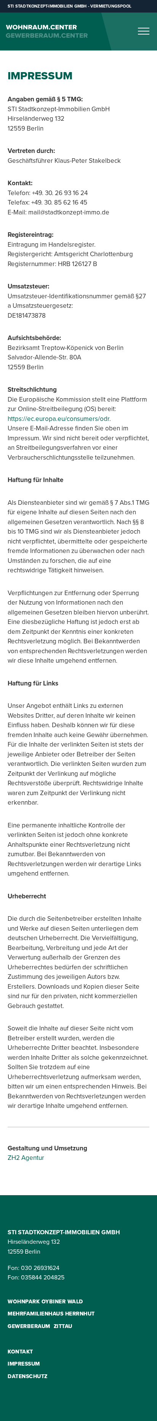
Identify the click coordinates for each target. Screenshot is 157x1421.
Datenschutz (28, 1376)
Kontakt (20, 1351)
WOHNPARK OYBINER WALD (45, 1301)
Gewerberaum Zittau (40, 1326)
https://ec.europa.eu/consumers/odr (58, 418)
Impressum (24, 1363)
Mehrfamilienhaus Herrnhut (51, 1313)
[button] (143, 31)
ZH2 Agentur (26, 1157)
